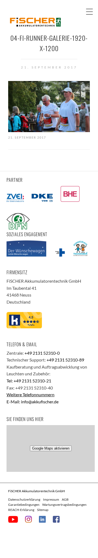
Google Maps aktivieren (50, 448)
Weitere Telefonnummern (30, 394)
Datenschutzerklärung (24, 499)
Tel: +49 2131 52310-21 (29, 380)
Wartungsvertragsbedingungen (64, 505)
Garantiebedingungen (23, 505)
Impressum (51, 499)
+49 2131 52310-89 (65, 359)
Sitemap (42, 510)
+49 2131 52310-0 (42, 353)
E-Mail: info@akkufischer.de (33, 401)
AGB (65, 499)
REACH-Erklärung (21, 510)
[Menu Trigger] (89, 11)
